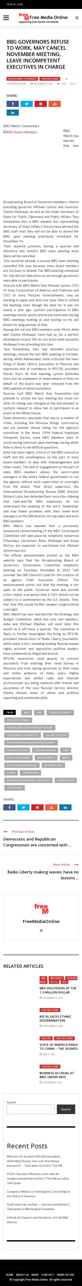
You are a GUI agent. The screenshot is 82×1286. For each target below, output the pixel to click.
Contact (47, 1275)
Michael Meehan (45, 750)
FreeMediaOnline (16, 83)
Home (9, 1275)
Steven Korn (30, 772)
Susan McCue (65, 780)
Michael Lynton (17, 750)
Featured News (49, 78)
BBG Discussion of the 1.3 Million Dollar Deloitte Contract (58, 992)
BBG (26, 712)
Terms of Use (65, 1275)
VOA (64, 981)
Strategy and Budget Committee (28, 780)
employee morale (18, 720)
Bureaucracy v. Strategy (22, 78)
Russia (11, 772)
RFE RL (66, 757)
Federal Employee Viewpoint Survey (30, 727)
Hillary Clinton (56, 735)
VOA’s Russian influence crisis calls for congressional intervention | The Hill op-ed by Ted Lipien (38, 1178)
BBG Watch (56, 978)
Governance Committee (22, 735)
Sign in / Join (15, 4)
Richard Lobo (53, 765)
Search (11, 1102)
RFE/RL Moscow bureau (22, 765)
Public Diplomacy (18, 757)
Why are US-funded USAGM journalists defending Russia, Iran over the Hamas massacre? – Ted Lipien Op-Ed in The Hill (34, 1160)
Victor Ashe (14, 787)
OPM (65, 750)
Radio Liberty (46, 757)
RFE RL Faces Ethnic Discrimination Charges (55, 1020)
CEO (39, 712)
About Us (22, 1275)
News (35, 1275)
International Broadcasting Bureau (31, 742)
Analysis (46, 1038)
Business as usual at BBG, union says (57, 1075)
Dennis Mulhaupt (60, 712)
